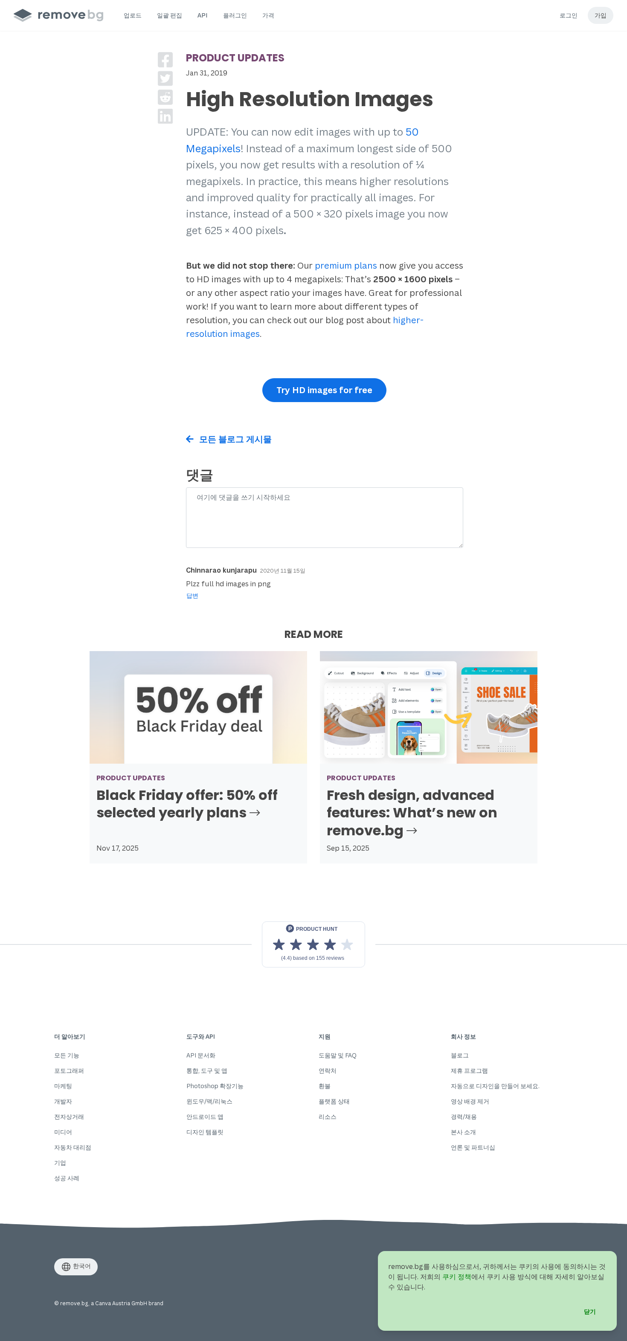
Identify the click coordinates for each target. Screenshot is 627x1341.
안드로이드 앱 (205, 1116)
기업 (60, 1163)
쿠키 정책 (456, 1276)
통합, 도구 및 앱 (206, 1070)
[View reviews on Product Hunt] (313, 944)
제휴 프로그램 (469, 1070)
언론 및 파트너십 (473, 1147)
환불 (325, 1086)
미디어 (63, 1132)
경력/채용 (464, 1116)
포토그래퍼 (69, 1070)
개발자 (63, 1101)
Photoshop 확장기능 (215, 1086)
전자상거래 (69, 1116)
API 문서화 (200, 1055)
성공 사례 (66, 1178)
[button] (132, 15)
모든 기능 (66, 1055)
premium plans (346, 265)
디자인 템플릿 (205, 1132)
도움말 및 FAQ (338, 1055)
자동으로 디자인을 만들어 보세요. (495, 1086)
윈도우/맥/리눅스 (209, 1101)
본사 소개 (463, 1132)
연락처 (328, 1070)
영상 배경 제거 (470, 1101)
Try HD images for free (324, 390)
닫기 (590, 1311)
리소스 (328, 1116)
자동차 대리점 (72, 1147)
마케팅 (63, 1086)
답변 (192, 595)
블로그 (460, 1055)
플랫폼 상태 (334, 1101)
